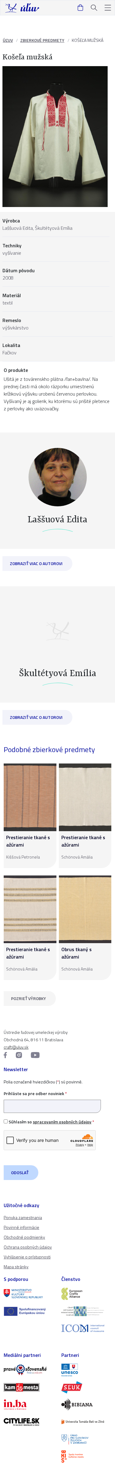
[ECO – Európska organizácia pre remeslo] (86, 1311)
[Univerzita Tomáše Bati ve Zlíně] (86, 1422)
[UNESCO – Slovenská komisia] (86, 1370)
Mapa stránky (16, 1266)
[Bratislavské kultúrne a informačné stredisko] (86, 1456)
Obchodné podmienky (24, 1237)
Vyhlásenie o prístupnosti (27, 1257)
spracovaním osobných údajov (62, 1121)
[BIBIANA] (86, 1404)
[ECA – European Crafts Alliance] (86, 1294)
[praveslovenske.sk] (29, 1370)
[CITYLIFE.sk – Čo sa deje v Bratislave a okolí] (29, 1422)
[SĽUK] (86, 1387)
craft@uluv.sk (16, 1047)
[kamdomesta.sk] (29, 1387)
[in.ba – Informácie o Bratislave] (29, 1404)
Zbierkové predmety (42, 40)
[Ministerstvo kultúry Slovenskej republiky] (29, 1294)
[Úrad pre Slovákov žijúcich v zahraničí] (86, 1439)
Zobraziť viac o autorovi (36, 563)
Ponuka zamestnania (23, 1217)
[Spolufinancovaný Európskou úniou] (29, 1311)
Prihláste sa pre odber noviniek (35, 1093)
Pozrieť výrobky (28, 998)
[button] (108, 8)
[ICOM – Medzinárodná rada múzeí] (86, 1328)
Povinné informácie (21, 1227)
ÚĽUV (8, 40)
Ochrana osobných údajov (28, 1247)
